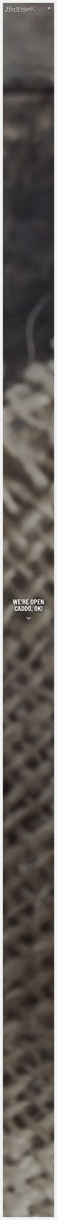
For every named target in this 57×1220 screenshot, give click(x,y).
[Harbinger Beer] (20, 13)
